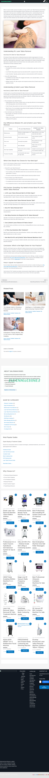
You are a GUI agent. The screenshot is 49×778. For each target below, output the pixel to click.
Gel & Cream (32, 706)
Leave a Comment (7, 313)
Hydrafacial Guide (7, 449)
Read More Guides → (7, 463)
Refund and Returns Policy (22, 686)
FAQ (23, 674)
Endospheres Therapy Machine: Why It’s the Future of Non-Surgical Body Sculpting (13, 334)
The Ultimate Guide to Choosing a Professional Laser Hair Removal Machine (13, 309)
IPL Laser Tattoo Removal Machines (17, 257)
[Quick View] (5, 522)
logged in (11, 351)
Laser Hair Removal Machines (32, 691)
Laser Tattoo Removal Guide (9, 460)
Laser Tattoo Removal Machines (32, 686)
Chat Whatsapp (44, 687)
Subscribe (45, 681)
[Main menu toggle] (46, 1)
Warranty (23, 676)
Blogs (23, 673)
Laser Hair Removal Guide (8, 451)
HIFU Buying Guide (7, 458)
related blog (17, 259)
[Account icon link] (24, 1)
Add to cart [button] (10, 522)
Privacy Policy (22, 678)
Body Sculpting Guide (7, 456)
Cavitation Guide (6, 453)
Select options (11, 587)
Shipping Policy (23, 682)
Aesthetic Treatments (15, 313)
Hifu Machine (32, 680)
